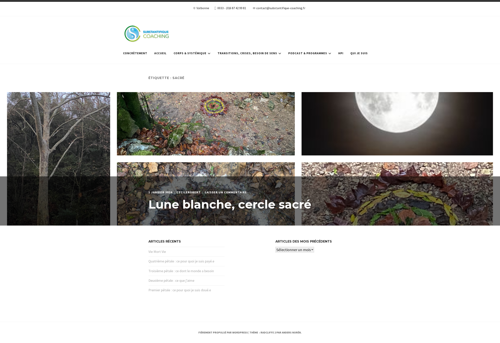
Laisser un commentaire (226, 192)
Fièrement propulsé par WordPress (223, 332)
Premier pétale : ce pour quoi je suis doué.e (179, 290)
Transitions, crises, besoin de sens (247, 53)
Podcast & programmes (307, 53)
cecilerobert (189, 192)
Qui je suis (359, 53)
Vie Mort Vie (157, 251)
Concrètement (135, 53)
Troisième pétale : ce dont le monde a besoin (181, 271)
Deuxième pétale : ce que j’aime (171, 280)
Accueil (160, 53)
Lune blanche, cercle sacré (229, 204)
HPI (340, 53)
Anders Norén (291, 332)
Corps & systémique (190, 53)
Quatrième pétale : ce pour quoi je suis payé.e (181, 261)
